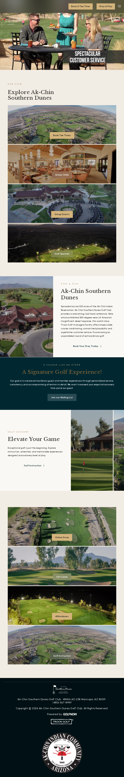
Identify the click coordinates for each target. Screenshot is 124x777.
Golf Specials (62, 253)
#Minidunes (62, 616)
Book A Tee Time (80, 6)
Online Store (62, 537)
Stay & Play (105, 6)
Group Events (62, 214)
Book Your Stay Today (85, 346)
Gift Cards (62, 577)
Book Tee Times (62, 135)
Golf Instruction (32, 465)
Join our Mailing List (62, 397)
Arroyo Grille (62, 174)
